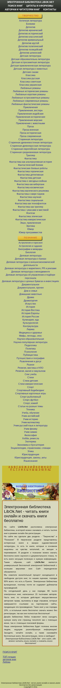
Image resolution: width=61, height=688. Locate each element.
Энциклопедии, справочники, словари (30, 448)
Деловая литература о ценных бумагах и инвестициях (30, 281)
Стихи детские (30, 381)
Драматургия (30, 300)
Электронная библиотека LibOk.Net (30, 2)
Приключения (30, 107)
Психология (30, 352)
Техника (30, 409)
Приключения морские (30, 120)
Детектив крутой (30, 43)
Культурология (30, 323)
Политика (31, 348)
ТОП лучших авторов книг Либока (9, 659)
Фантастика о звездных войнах (30, 181)
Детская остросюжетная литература (31, 62)
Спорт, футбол (30, 400)
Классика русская (30, 78)
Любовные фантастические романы (30, 104)
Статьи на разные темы (30, 406)
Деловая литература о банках (30, 259)
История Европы (30, 313)
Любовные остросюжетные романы (30, 97)
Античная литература (30, 20)
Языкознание (31, 461)
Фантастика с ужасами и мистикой (31, 210)
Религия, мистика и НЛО (30, 368)
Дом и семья (30, 291)
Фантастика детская (30, 178)
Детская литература (30, 56)
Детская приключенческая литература (30, 65)
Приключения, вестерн (30, 110)
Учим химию (30, 432)
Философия (30, 435)
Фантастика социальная (30, 200)
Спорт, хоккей (30, 403)
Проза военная (31, 130)
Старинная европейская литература (30, 149)
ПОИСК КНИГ (10, 652)
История (30, 307)
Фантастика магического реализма (30, 191)
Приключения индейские (30, 114)
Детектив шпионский (30, 53)
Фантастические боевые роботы (30, 168)
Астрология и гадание (30, 246)
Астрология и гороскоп (31, 243)
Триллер (30, 155)
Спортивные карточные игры (30, 393)
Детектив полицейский (30, 49)
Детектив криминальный (30, 40)
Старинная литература (30, 139)
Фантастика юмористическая (30, 219)
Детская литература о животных (31, 69)
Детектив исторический (30, 33)
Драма (30, 297)
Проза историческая (30, 133)
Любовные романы (30, 88)
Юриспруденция (30, 454)
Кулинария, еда (30, 320)
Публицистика (30, 355)
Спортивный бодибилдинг (30, 390)
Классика (30, 75)
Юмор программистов (30, 232)
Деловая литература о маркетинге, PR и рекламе (30, 268)
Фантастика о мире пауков (30, 194)
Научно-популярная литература (30, 342)
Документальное (30, 284)
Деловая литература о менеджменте (30, 271)
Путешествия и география (30, 358)
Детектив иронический (30, 30)
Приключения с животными (30, 123)
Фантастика (30, 158)
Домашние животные (30, 294)
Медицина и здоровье (30, 332)
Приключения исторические (30, 117)
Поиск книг (15, 6)
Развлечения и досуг (30, 361)
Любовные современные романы (30, 101)
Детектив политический (30, 46)
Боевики (30, 24)
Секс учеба (30, 374)
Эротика (30, 226)
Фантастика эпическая (30, 216)
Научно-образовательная (30, 339)
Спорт (30, 387)
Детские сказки (30, 72)
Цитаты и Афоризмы (39, 6)
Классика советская (30, 81)
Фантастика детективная (30, 175)
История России (30, 316)
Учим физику (30, 429)
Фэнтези (30, 213)
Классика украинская (30, 85)
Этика (30, 451)
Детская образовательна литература (30, 59)
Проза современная (30, 136)
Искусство (30, 303)
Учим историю (30, 419)
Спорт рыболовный (30, 397)
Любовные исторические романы (30, 91)
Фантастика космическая (30, 187)
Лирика (30, 329)
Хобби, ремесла (30, 438)
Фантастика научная (30, 197)
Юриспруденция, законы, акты (31, 457)
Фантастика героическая (30, 171)
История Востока (31, 310)
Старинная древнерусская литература (30, 146)
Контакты (49, 9)
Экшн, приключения (30, 223)
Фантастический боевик (30, 165)
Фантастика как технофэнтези (30, 203)
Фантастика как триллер (30, 207)
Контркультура (30, 326)
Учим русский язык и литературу (30, 425)
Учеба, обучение (30, 413)
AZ (49, 469)
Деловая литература (30, 255)
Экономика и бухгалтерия (30, 445)
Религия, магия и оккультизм (30, 371)
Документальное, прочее (30, 287)
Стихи (30, 377)
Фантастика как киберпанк (30, 184)
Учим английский (30, 416)
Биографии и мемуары (30, 249)
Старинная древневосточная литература (30, 142)
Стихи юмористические (30, 384)
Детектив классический (30, 37)
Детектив (30, 27)
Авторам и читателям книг (22, 9)
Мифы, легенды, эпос (30, 336)
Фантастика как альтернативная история (30, 162)
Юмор (30, 229)
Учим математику (30, 422)
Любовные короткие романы (30, 94)
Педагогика (31, 345)
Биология (31, 252)
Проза (30, 126)
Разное (30, 364)
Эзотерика (30, 441)
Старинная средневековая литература (30, 152)
